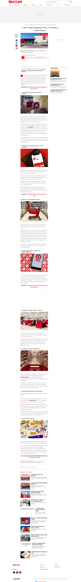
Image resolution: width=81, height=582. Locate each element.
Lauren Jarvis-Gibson (16, 34)
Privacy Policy (57, 567)
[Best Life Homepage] (15, 1)
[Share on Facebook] (16, 40)
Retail (22, 467)
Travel (58, 4)
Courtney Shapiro (16, 36)
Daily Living (16, 4)
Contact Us (42, 567)
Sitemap (56, 564)
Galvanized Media (41, 578)
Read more (39, 462)
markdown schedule (35, 224)
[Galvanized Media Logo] (16, 578)
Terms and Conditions (44, 569)
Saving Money (31, 467)
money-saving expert (24, 400)
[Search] (70, 1)
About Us (42, 564)
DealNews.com (39, 127)
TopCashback (39, 377)
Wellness (33, 4)
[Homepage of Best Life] (16, 565)
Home (26, 24)
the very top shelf (29, 336)
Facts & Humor (67, 4)
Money (40, 4)
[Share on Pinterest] (16, 46)
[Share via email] (16, 48)
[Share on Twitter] (16, 43)
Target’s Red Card (24, 119)
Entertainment (50, 4)
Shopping (25, 4)
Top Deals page (39, 175)
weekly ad (32, 175)
